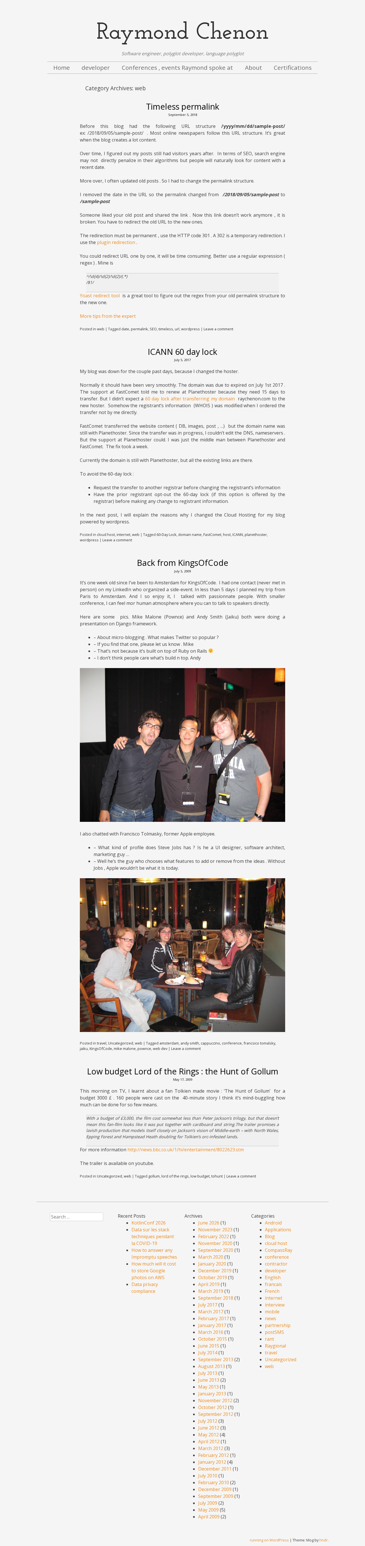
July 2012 (207, 1421)
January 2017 (212, 1325)
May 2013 (208, 1387)
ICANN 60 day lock (182, 351)
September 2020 (215, 1250)
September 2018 (215, 1298)
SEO (153, 328)
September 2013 (215, 1359)
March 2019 (210, 1291)
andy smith (190, 1043)
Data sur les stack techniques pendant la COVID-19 (152, 1236)
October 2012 (212, 1407)
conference (232, 1043)
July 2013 (207, 1373)
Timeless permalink (182, 106)
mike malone (125, 1048)
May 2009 (208, 1510)
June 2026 (208, 1223)
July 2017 (207, 1305)
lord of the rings (175, 1176)
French (272, 1291)
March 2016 (210, 1332)
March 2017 (210, 1312)
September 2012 (215, 1414)
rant (269, 1339)
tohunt (217, 1176)
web (100, 328)
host (227, 534)
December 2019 (215, 1270)
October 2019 (212, 1277)
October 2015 (212, 1339)
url (177, 328)
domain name (190, 534)
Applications (278, 1229)
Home (61, 67)
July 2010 (207, 1476)
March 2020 (210, 1257)
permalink (139, 328)
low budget (200, 1176)
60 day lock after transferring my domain (190, 399)
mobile (272, 1312)
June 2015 (208, 1346)
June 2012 (208, 1428)
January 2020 (212, 1264)
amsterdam (169, 1043)
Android (273, 1223)
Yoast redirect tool (100, 295)
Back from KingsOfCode (182, 562)
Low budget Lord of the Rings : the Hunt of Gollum (182, 1071)
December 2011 (215, 1469)
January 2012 (212, 1462)
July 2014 (207, 1353)
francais (273, 1284)
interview (275, 1305)
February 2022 (213, 1236)
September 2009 (215, 1496)
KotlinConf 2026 (148, 1223)
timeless (166, 328)
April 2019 (209, 1284)
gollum (154, 1176)
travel (101, 1043)
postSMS (274, 1332)
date (125, 328)
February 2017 (213, 1318)
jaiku (84, 1048)
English (273, 1277)
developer (96, 67)
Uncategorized (120, 1043)
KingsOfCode (101, 1048)
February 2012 (213, 1455)
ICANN (237, 534)
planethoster (256, 534)
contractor (276, 1264)
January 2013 (212, 1394)
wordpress (190, 328)
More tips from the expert (108, 316)
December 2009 (215, 1489)
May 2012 (208, 1435)
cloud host (106, 534)
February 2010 (213, 1482)
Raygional (275, 1346)
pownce (144, 1048)
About (253, 67)
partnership (278, 1325)
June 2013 (208, 1380)
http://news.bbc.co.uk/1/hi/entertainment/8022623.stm (185, 1149)
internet (123, 534)
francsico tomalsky (259, 1043)
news (270, 1318)
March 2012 (210, 1448)
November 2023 (215, 1229)
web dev (160, 1048)
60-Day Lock (167, 534)
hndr (323, 1540)
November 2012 (215, 1400)
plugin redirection (116, 242)
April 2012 (209, 1441)
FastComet (212, 534)
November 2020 (215, 1243)
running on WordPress (269, 1540)
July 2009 (207, 1503)
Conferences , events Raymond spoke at (177, 67)
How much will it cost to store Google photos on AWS (153, 1271)
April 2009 (209, 1517)
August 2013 (211, 1366)
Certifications (293, 67)
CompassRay (278, 1250)
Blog (270, 1236)
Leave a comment (218, 328)
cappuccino (210, 1043)
